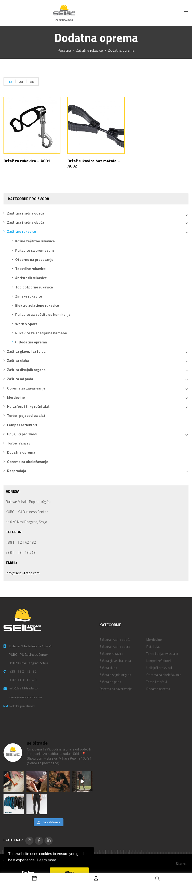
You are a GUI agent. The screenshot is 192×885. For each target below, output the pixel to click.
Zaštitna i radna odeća (25, 213)
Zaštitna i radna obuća (25, 222)
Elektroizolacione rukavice (37, 305)
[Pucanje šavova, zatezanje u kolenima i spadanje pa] (59, 781)
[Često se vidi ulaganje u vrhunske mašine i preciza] (82, 781)
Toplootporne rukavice (34, 287)
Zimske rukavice (28, 296)
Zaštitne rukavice (89, 50)
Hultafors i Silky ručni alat (28, 406)
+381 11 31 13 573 (23, 679)
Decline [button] (28, 872)
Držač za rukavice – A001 (27, 161)
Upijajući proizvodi (22, 434)
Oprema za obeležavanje (27, 461)
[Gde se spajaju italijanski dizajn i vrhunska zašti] (36, 804)
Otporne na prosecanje (34, 259)
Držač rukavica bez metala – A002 (93, 163)
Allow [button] (69, 872)
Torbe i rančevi (19, 443)
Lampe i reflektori (22, 425)
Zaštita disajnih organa (26, 369)
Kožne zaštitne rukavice (35, 241)
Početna (64, 50)
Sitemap (182, 864)
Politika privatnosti (22, 705)
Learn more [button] (46, 860)
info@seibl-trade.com (23, 573)
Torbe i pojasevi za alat (26, 415)
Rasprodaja (16, 470)
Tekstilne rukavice (30, 268)
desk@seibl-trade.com (25, 697)
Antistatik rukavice (31, 277)
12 (10, 81)
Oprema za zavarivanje (26, 388)
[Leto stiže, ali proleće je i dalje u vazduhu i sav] (36, 781)
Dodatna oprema (33, 342)
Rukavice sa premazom (34, 250)
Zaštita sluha (18, 360)
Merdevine (16, 397)
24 (21, 81)
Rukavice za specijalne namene (41, 333)
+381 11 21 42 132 (23, 671)
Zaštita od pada (20, 379)
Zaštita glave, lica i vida (26, 351)
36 (32, 81)
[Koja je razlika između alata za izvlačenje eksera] (14, 781)
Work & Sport (26, 324)
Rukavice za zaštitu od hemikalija (42, 314)
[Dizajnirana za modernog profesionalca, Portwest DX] (14, 804)
